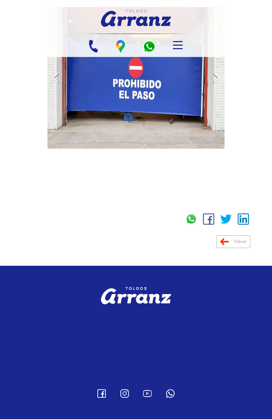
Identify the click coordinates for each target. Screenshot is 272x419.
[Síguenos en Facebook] (101, 393)
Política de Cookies (136, 378)
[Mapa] (120, 46)
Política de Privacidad (136, 368)
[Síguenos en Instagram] (124, 393)
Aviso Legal (136, 357)
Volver (239, 241)
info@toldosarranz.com (142, 343)
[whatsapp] (149, 46)
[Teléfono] (93, 46)
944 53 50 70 (147, 334)
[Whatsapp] (170, 393)
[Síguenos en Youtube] (147, 393)
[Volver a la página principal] (136, 17)
